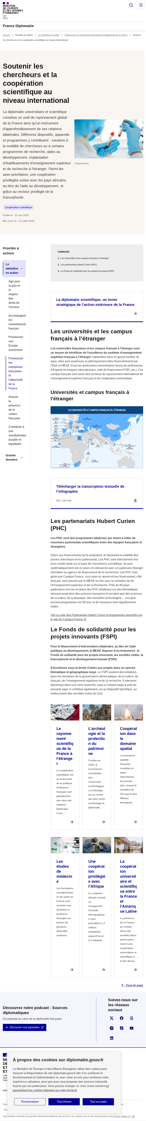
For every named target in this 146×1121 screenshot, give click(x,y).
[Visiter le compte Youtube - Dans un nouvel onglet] (131, 1028)
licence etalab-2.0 (122, 1116)
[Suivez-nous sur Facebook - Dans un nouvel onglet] (121, 1018)
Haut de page (134, 985)
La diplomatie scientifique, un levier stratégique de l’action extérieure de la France (95, 302)
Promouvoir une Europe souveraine (16, 343)
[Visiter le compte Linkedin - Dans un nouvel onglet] (111, 1038)
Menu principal (141, 5)
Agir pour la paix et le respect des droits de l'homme (14, 294)
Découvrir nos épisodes (25, 1027)
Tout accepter (98, 1101)
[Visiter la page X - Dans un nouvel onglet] (111, 1018)
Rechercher (131, 5)
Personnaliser (30, 1101)
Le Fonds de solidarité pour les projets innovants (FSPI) (87, 271)
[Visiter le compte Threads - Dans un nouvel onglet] (131, 1018)
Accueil (6, 35)
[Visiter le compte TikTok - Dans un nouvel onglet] (121, 1028)
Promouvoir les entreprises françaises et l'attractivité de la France (96, 35)
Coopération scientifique (18, 207)
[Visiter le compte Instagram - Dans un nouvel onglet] (111, 1028)
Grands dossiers (11, 457)
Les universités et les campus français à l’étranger (85, 258)
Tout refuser (64, 1101)
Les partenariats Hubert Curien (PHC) (79, 264)
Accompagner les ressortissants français (16, 322)
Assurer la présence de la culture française (14, 407)
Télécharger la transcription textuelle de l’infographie (90, 488)
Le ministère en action (48, 35)
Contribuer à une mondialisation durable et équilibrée (16, 435)
